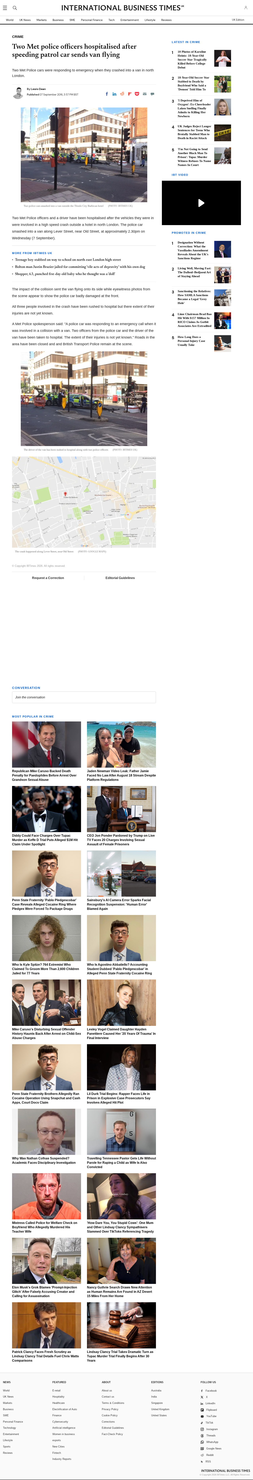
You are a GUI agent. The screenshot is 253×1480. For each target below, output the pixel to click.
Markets (42, 20)
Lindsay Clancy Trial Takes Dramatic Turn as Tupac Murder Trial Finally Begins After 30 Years (120, 1356)
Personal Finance (92, 20)
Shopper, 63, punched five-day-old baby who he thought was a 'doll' (65, 274)
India (154, 1396)
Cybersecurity (60, 1421)
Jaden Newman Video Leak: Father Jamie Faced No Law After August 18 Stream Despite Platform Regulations (121, 775)
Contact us (108, 1396)
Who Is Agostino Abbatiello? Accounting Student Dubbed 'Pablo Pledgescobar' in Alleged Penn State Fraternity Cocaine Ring (119, 969)
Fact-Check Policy (112, 1434)
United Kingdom (160, 1409)
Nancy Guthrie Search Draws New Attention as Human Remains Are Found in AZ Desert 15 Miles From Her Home (119, 1292)
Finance (56, 1415)
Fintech (56, 1452)
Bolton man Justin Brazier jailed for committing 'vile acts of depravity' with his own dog (80, 267)
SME (72, 20)
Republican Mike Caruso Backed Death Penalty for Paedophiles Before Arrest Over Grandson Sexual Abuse (44, 775)
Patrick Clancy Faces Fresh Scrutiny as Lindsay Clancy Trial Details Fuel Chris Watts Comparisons (45, 1356)
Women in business (63, 1434)
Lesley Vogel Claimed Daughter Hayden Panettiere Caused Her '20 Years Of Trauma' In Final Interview (121, 1034)
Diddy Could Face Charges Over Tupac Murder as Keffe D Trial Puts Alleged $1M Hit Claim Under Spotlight (45, 840)
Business (58, 20)
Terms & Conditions (113, 1402)
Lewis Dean (38, 89)
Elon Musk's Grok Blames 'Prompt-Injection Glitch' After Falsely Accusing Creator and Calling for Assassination (44, 1292)
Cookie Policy (110, 1415)
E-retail (56, 1390)
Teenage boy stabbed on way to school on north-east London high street (68, 260)
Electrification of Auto (64, 1409)
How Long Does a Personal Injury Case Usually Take (191, 340)
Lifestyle (150, 20)
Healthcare (58, 1402)
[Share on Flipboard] (129, 93)
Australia (156, 1390)
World (9, 20)
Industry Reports (61, 1459)
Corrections (108, 1421)
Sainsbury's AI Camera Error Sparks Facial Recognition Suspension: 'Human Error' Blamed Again (119, 904)
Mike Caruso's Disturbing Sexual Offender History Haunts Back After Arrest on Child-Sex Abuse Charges (46, 1034)
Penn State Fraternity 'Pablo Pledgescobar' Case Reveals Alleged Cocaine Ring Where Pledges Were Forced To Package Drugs (44, 904)
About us (107, 1390)
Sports (6, 1446)
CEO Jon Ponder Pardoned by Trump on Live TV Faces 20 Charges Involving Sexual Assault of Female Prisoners (121, 840)
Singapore (157, 1402)
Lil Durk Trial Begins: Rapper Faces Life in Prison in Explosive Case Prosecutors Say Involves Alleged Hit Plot (118, 1098)
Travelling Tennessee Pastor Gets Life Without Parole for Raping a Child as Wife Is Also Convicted (121, 1163)
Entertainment (130, 20)
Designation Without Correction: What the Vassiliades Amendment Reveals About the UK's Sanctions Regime (193, 250)
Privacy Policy (110, 1409)
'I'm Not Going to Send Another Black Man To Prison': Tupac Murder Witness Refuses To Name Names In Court (194, 157)
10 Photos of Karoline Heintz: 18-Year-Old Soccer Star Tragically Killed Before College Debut (192, 59)
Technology (9, 1427)
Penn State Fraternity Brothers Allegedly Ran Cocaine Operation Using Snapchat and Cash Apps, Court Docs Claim (46, 1098)
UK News (25, 20)
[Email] (144, 93)
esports (56, 1440)
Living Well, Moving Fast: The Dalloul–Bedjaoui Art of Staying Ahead (194, 272)
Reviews (166, 20)
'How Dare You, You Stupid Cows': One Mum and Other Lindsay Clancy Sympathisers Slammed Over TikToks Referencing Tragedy (120, 1227)
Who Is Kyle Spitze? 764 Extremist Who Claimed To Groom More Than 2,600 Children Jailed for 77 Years (45, 969)
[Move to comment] (152, 93)
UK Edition (238, 20)
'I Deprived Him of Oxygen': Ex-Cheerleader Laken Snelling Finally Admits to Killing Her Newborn (194, 108)
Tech (112, 20)
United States (159, 1415)
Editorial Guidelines (120, 578)
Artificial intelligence (63, 1427)
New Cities (58, 1446)
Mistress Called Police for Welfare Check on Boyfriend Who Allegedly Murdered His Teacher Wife (44, 1227)
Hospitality (58, 1396)
